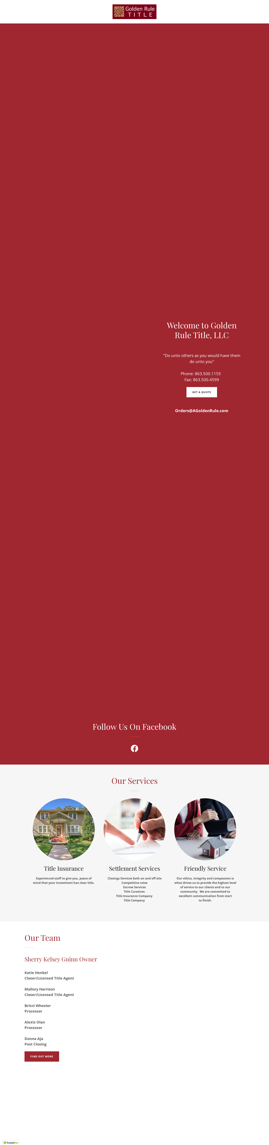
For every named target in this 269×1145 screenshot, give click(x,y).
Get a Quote (201, 392)
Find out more (41, 1056)
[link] (134, 11)
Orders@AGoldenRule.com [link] (201, 410)
